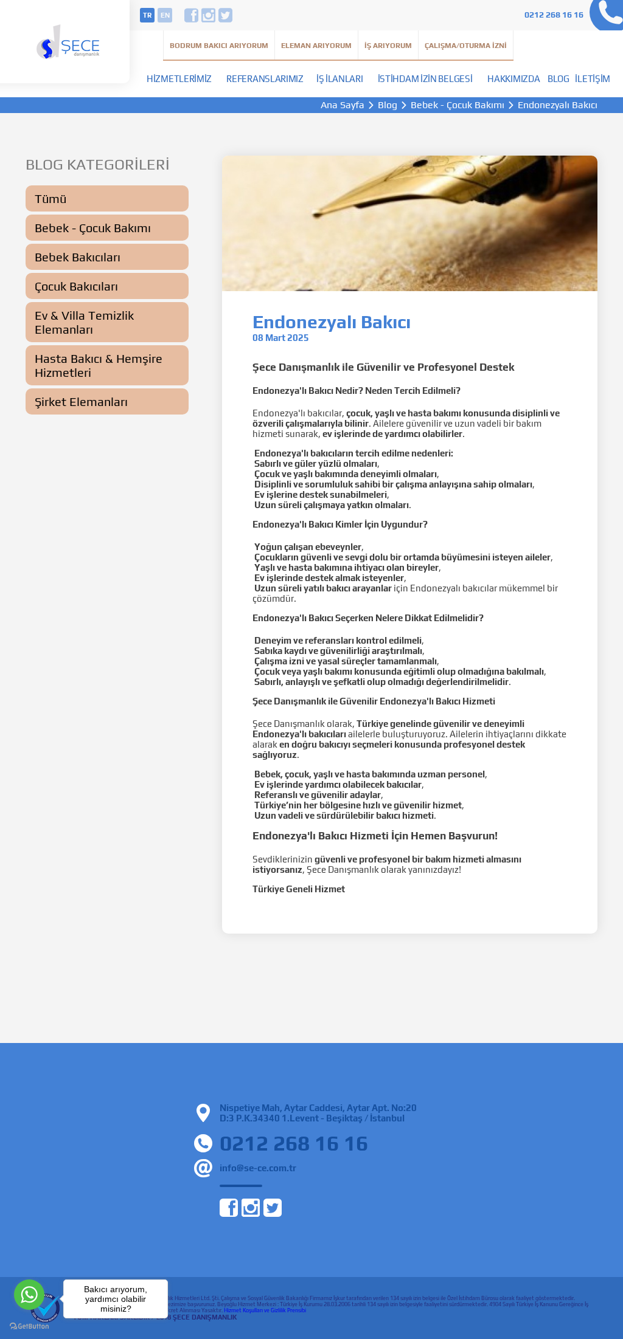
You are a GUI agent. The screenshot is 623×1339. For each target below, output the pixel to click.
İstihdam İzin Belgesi (425, 79)
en (165, 15)
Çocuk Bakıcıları (76, 286)
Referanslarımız (265, 79)
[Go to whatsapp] (29, 1294)
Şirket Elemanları (81, 401)
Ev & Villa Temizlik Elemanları (84, 322)
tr (147, 15)
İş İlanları (339, 79)
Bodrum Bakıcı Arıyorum (219, 45)
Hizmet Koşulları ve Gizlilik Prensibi (265, 1310)
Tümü (50, 198)
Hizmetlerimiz (179, 79)
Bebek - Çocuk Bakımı (457, 105)
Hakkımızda (513, 79)
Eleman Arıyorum (316, 45)
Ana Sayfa (342, 105)
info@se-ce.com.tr (258, 1168)
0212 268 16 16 (553, 14)
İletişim (592, 79)
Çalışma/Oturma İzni (466, 45)
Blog (558, 79)
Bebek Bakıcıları (77, 257)
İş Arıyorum (388, 45)
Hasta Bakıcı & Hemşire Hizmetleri (98, 365)
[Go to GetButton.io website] (29, 1326)
